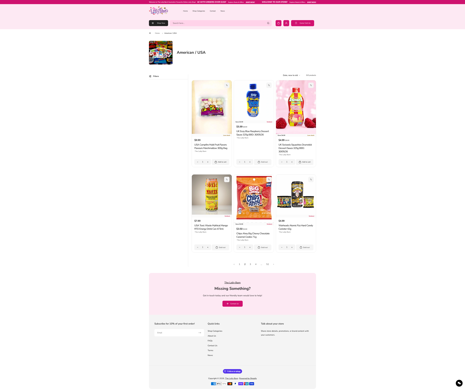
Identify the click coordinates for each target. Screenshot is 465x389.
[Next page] (273, 264)
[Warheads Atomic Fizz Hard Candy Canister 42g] (296, 214)
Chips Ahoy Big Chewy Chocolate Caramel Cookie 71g (253, 235)
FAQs (210, 340)
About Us (212, 336)
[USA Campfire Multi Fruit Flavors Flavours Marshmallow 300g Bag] (212, 133)
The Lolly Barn (231, 378)
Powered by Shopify (248, 378)
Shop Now (161, 23)
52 (267, 264)
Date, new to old (290, 75)
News (223, 11)
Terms (210, 350)
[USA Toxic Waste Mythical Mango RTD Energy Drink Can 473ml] (212, 214)
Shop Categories (199, 11)
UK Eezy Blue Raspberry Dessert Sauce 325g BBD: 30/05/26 (252, 133)
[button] (226, 85)
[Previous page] (234, 264)
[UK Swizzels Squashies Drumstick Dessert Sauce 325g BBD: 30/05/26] (296, 133)
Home (185, 11)
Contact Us (234, 304)
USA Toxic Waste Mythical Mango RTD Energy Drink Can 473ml (211, 227)
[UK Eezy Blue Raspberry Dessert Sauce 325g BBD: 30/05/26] (254, 119)
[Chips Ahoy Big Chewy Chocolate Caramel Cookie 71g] (254, 222)
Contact (213, 11)
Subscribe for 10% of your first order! (174, 323)
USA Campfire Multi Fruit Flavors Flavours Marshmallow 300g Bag (210, 146)
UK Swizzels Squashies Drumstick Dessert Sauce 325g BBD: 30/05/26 (295, 148)
